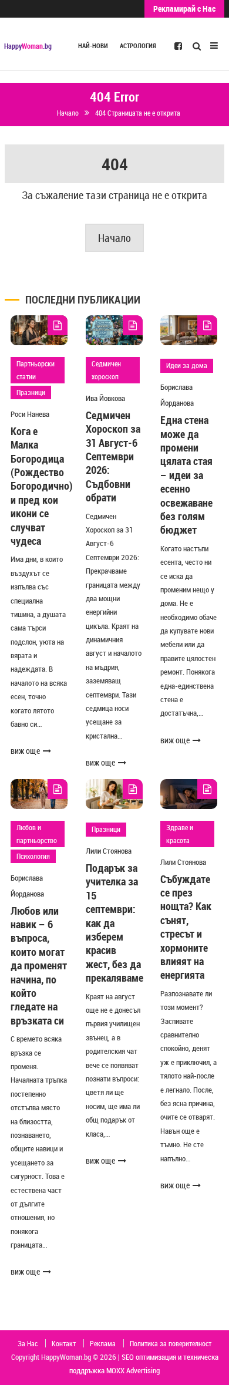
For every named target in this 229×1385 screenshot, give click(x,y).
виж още (25, 750)
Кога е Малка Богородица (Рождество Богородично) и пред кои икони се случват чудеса (42, 486)
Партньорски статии (35, 370)
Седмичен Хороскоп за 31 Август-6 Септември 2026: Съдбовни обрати (113, 456)
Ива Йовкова (105, 398)
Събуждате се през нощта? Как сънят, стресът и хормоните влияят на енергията (185, 927)
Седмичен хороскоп (106, 370)
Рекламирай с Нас (184, 8)
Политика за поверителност (170, 1343)
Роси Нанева (30, 414)
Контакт (64, 1343)
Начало (114, 238)
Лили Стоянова (109, 850)
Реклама (103, 1343)
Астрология (138, 46)
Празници (30, 392)
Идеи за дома (186, 365)
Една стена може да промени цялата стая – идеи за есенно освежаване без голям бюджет (186, 475)
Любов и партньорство (36, 834)
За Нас (28, 1343)
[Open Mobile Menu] (214, 44)
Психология (33, 856)
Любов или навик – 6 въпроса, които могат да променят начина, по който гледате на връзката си (39, 965)
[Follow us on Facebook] (178, 45)
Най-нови (93, 46)
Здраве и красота (179, 834)
